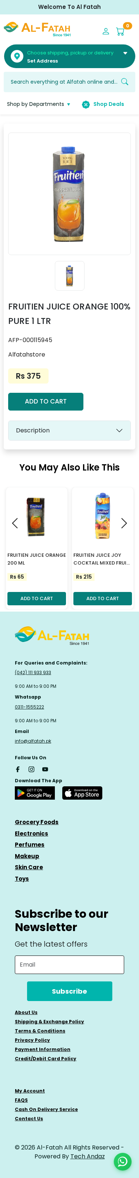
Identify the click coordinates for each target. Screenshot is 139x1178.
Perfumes (29, 845)
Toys (22, 879)
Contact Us (29, 1118)
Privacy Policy (32, 1040)
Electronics (31, 833)
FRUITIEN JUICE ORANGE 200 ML (36, 559)
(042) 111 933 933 (33, 672)
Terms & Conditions (40, 1031)
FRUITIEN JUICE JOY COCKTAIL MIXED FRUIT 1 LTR (101, 559)
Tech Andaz (87, 1156)
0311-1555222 (29, 707)
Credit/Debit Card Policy (45, 1058)
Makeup (27, 856)
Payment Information (42, 1049)
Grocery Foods (37, 822)
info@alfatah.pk (33, 741)
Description (33, 430)
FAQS (21, 1100)
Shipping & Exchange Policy (49, 1021)
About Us (26, 1012)
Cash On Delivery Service (46, 1109)
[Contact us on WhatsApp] (123, 1162)
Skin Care (29, 867)
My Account (30, 1091)
